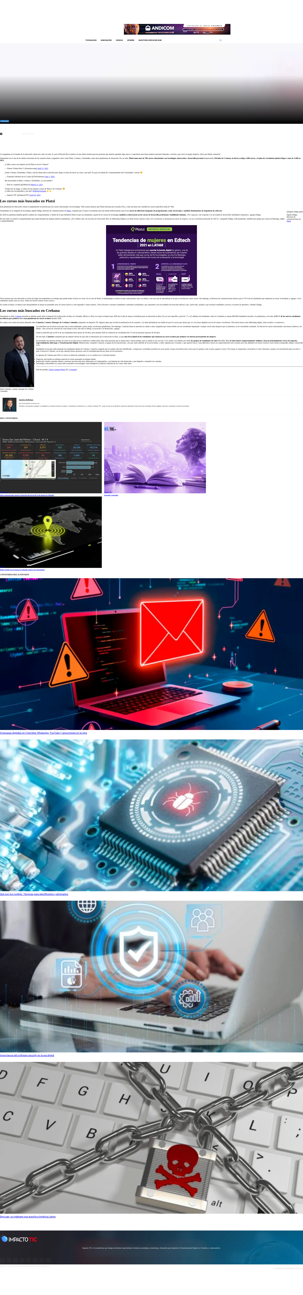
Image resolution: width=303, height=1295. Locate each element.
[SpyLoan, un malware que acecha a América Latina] (151, 1138)
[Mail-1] (212, 19)
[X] (4, 145)
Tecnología (4, 121)
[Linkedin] (203, 19)
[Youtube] (206, 19)
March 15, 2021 (37, 185)
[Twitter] (199, 19)
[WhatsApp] (29, 145)
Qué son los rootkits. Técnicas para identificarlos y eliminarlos (34, 894)
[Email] (46, 145)
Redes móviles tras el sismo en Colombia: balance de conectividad (22, 570)
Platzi (289, 221)
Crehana (18, 316)
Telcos (2, 567)
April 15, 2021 (42, 168)
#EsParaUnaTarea (39, 191)
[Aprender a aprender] (155, 457)
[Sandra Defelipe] (1, 134)
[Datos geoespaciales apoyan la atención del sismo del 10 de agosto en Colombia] (51, 457)
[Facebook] (193, 19)
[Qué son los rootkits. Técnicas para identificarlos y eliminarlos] (151, 815)
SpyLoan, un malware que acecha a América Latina (28, 1216)
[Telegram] (38, 145)
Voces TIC (108, 492)
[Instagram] (196, 19)
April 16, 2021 (35, 195)
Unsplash (72, 370)
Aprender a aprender (111, 495)
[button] (220, 40)
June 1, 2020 (50, 177)
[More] (55, 145)
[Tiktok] (209, 19)
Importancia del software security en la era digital (27, 1055)
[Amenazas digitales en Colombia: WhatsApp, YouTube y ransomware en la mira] (151, 654)
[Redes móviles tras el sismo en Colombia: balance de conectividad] (51, 532)
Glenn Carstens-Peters (57, 370)
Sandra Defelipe (12, 134)
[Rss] (215, 19)
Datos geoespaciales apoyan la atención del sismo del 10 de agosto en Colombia (27, 495)
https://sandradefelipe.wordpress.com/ (29, 403)
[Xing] (32, 409)
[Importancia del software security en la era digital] (151, 976)
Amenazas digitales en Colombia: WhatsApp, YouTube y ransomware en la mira (43, 732)
